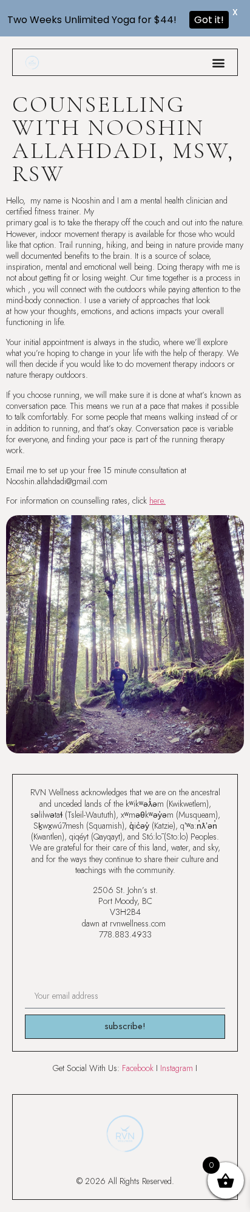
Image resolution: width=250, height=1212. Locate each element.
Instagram (176, 1068)
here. (157, 501)
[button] (218, 62)
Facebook (138, 1068)
